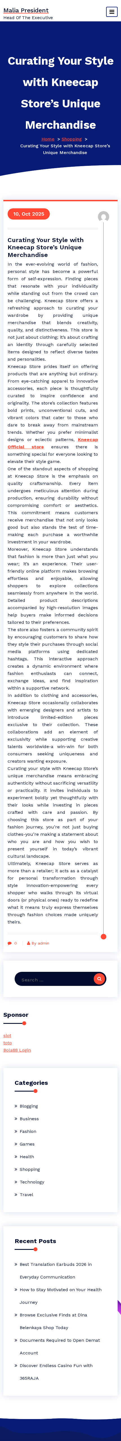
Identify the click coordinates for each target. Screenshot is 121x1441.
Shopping (72, 139)
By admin (40, 943)
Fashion (28, 1131)
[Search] (99, 978)
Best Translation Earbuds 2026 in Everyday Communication (56, 1271)
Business (29, 1118)
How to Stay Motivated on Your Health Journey (61, 1296)
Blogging (29, 1106)
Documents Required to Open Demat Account (60, 1347)
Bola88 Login (17, 1050)
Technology (32, 1182)
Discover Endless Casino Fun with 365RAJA (56, 1372)
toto (7, 1042)
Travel (26, 1194)
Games (27, 1144)
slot (7, 1035)
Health (27, 1156)
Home (48, 139)
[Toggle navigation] (112, 12)
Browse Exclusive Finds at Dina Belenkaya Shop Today (53, 1321)
